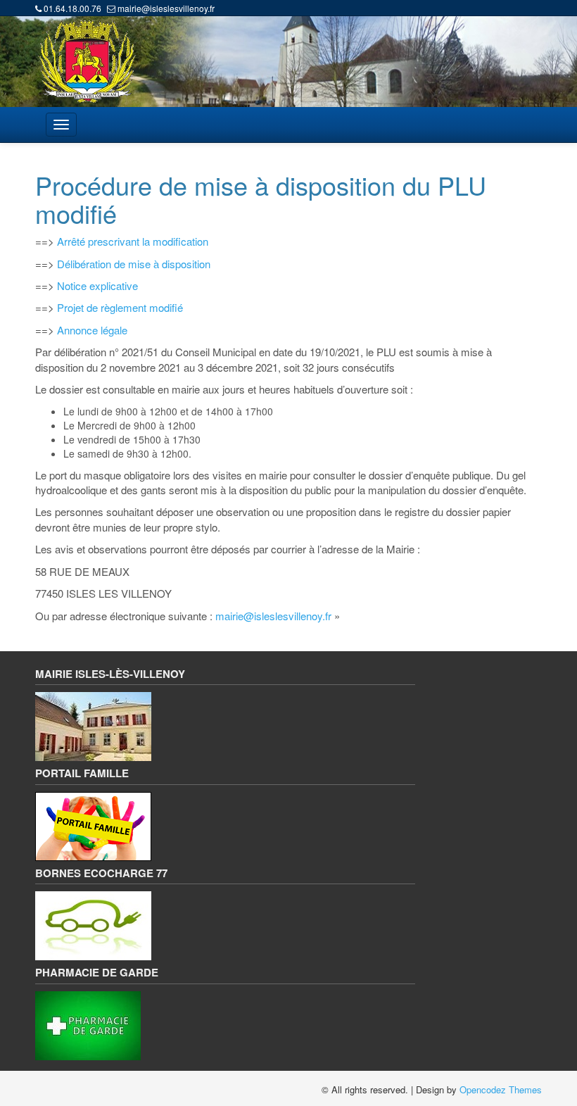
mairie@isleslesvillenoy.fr (166, 8)
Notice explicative (97, 285)
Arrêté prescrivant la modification (132, 241)
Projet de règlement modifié (118, 307)
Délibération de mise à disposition (132, 263)
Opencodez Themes (500, 1089)
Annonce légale (92, 329)
